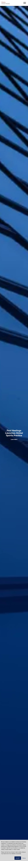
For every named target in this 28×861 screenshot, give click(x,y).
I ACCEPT (18, 858)
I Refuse (24, 858)
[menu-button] (24, 3)
